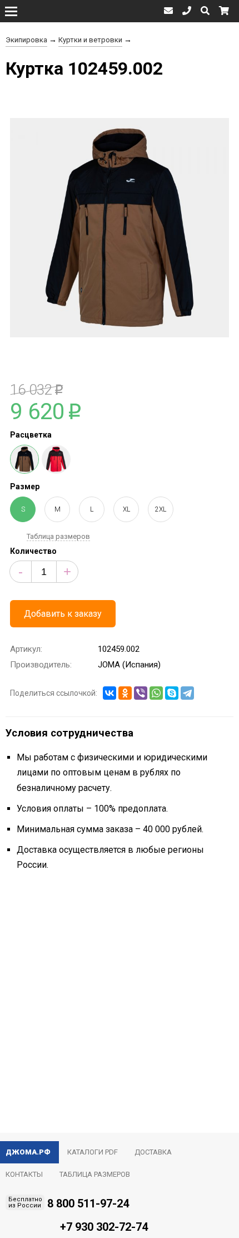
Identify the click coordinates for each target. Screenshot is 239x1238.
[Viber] (140, 693)
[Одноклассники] (125, 693)
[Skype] (171, 693)
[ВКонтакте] (109, 693)
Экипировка (26, 40)
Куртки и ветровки (90, 40)
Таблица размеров (58, 536)
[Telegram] (187, 693)
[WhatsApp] (156, 693)
